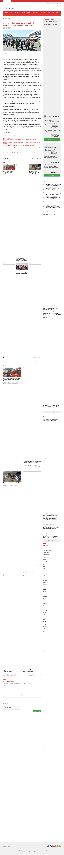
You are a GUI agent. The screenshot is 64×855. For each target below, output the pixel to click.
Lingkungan (45, 598)
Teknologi (45, 624)
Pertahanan (45, 608)
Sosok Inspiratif (50, 12)
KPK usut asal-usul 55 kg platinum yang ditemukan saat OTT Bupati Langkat (51, 537)
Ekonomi (44, 564)
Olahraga (45, 603)
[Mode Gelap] (60, 3)
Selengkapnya (51, 139)
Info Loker (45, 580)
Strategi (33, 12)
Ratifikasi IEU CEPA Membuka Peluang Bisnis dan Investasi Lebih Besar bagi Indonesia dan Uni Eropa (51, 117)
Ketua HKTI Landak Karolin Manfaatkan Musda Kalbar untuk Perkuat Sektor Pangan (55, 162)
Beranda (6, 12)
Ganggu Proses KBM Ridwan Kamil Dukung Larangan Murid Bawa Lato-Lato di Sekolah (53, 198)
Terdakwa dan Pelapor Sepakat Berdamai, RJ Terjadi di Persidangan (52, 523)
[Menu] (4, 3)
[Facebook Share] (30, 158)
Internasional (17, 12)
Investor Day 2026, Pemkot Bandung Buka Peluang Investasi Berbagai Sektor (55, 136)
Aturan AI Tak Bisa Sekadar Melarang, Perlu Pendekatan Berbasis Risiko (51, 515)
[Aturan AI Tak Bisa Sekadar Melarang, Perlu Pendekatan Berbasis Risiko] (52, 465)
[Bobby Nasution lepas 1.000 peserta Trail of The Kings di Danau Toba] (57, 357)
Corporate (6, 15)
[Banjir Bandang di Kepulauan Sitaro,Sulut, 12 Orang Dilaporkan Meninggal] (35, 167)
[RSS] (60, 846)
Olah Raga (45, 601)
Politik (44, 614)
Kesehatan (45, 586)
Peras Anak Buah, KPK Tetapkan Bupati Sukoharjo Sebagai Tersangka (51, 528)
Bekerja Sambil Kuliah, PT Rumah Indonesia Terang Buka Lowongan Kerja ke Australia (53, 207)
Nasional (11, 12)
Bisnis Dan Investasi (26, 15)
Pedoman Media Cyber (16, 850)
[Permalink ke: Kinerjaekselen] (4, 27)
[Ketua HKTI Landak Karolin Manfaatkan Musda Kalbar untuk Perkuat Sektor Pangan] (52, 158)
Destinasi (18, 15)
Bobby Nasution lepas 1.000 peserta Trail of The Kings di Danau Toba (57, 406)
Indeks (24, 850)
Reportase (43, 12)
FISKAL (44, 570)
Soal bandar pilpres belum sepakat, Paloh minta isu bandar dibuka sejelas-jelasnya (53, 194)
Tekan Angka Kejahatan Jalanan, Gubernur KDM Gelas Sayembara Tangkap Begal (52, 519)
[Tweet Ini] (33, 158)
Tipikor (44, 626)
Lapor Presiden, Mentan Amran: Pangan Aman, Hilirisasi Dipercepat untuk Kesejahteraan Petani (55, 153)
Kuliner (44, 593)
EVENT (44, 568)
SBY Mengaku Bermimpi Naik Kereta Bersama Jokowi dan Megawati (53, 185)
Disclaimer (50, 850)
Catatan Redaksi (46, 554)
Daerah (23, 12)
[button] (57, 3)
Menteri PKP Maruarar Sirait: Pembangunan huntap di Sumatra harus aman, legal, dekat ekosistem (21, 143)
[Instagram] (55, 846)
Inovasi (28, 12)
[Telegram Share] (37, 158)
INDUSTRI (45, 578)
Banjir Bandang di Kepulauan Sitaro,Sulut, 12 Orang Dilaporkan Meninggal (18, 145)
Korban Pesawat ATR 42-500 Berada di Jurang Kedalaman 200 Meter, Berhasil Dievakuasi (19, 140)
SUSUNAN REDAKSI (30, 850)
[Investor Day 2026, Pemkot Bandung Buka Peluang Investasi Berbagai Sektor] (52, 132)
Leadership (12, 15)
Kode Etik (38, 850)
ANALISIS (45, 547)
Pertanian (45, 612)
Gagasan (44, 571)
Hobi (44, 575)
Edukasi (44, 563)
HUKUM (44, 577)
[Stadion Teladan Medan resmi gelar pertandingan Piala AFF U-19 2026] (52, 260)
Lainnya (33, 15)
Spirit (57, 12)
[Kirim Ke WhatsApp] (40, 158)
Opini (44, 605)
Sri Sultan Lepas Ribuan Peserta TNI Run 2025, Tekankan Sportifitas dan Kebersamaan (47, 406)
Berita (44, 548)
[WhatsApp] (57, 846)
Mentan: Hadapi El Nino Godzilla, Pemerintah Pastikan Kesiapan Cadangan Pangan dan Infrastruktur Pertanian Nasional (55, 172)
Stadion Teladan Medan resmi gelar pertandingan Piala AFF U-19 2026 (50, 309)
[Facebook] (48, 846)
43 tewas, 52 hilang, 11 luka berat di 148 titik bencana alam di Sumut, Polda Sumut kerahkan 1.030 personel (20, 153)
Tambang (45, 623)
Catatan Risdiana (46, 556)
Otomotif (45, 607)
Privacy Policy (44, 850)
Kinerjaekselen (8, 27)
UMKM (44, 628)
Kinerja (37, 12)
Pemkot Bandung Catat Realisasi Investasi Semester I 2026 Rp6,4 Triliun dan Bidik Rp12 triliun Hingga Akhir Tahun (55, 127)
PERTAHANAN (46, 610)
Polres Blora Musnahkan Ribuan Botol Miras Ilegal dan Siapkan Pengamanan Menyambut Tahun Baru (21, 150)
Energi (44, 566)
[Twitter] (51, 846)
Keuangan (45, 587)
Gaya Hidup (45, 573)
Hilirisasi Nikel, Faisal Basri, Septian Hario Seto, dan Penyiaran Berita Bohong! (53, 189)
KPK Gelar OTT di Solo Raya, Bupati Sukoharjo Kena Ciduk (50, 532)
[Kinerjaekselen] (8, 8)
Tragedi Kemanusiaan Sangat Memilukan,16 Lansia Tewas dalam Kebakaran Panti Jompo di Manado (21, 147)
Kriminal (44, 591)
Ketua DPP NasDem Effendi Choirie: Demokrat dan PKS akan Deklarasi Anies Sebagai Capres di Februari (53, 202)
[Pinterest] (53, 846)
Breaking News (46, 552)
